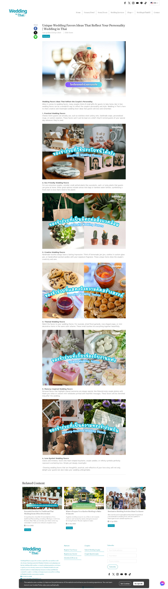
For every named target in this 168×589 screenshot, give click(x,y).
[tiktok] (145, 3)
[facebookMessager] (162, 583)
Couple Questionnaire (92, 554)
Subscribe (112, 567)
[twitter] (129, 3)
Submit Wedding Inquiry (92, 550)
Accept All (138, 583)
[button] (119, 3)
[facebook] (125, 3)
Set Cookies (125, 583)
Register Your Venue (70, 550)
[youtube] (137, 3)
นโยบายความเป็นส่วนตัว (51, 585)
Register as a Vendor (70, 554)
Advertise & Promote (70, 558)
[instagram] (133, 3)
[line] (141, 3)
